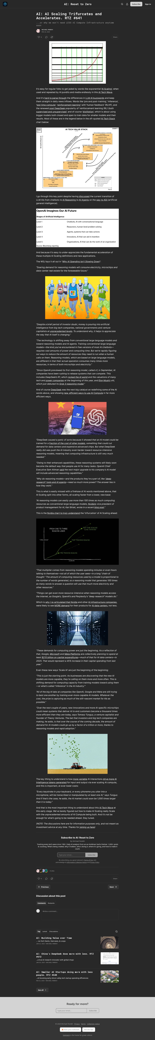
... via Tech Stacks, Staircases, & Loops (51, 941)
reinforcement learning (68, 105)
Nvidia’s (92, 504)
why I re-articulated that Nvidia (61, 602)
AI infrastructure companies (102, 602)
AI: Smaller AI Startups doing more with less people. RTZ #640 (64, 973)
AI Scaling (107, 89)
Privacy (77, 1024)
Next (112, 887)
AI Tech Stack (108, 118)
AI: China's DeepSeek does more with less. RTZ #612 (65, 955)
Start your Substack (71, 1029)
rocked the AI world (78, 377)
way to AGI (102, 200)
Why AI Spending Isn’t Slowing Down (81, 261)
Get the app (88, 1029)
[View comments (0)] (46, 37)
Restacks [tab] (51, 903)
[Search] (122, 4)
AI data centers (99, 605)
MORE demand (62, 605)
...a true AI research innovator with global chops (55, 960)
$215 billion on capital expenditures (60, 657)
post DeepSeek (57, 108)
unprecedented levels (61, 331)
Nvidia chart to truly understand (63, 513)
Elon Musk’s (104, 380)
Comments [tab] (42, 903)
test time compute (46, 105)
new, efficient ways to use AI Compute (83, 393)
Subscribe (136, 4)
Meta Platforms (72, 654)
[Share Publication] (127, 4)
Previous (45, 887)
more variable (80, 779)
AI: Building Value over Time (54, 937)
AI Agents (84, 200)
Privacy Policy (94, 862)
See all (41, 990)
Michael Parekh (47, 29)
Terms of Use (88, 860)
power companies (55, 380)
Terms (83, 1024)
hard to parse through (55, 98)
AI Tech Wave (105, 92)
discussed (84, 196)
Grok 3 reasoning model (71, 384)
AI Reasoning (69, 200)
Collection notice (93, 1024)
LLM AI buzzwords (95, 98)
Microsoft (55, 654)
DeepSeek (56, 389)
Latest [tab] (44, 931)
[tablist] (46, 903)
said (62, 469)
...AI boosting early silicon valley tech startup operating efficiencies (62, 978)
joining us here (87, 827)
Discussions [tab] (53, 931)
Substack (66, 1035)
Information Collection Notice (77, 862)
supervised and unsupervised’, (51, 111)
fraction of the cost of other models (67, 443)
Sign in (148, 4)
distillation (88, 111)
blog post (99, 507)
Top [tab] (39, 931)
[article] (77, 942)
